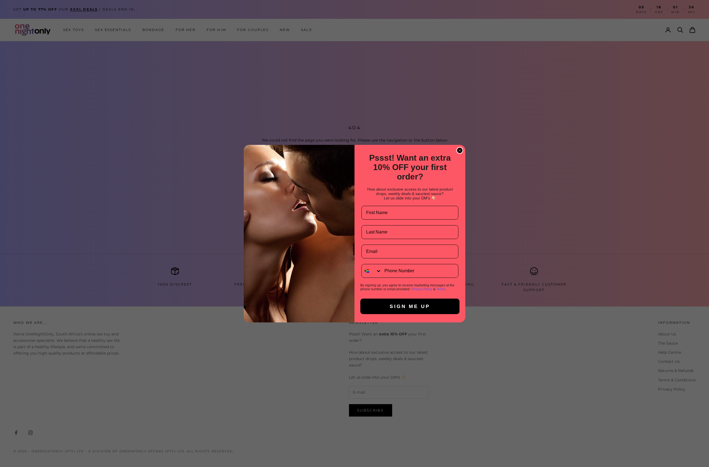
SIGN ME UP (410, 306)
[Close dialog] (460, 150)
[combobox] (372, 271)
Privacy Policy (421, 289)
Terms (440, 289)
